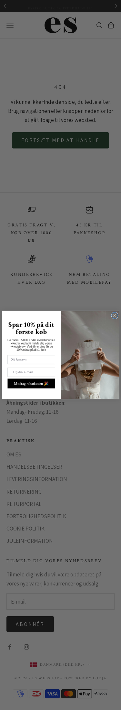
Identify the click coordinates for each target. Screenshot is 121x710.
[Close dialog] (114, 315)
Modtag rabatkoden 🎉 (31, 383)
